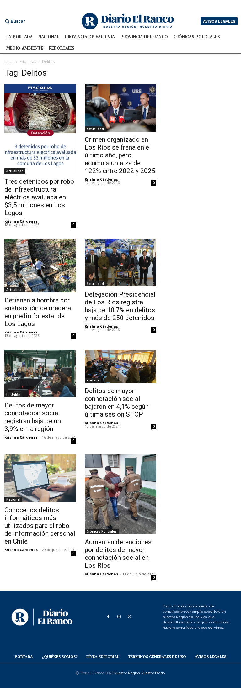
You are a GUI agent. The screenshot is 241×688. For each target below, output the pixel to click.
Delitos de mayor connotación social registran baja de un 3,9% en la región (32, 417)
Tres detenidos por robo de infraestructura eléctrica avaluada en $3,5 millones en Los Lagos (39, 197)
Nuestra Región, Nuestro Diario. (139, 673)
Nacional (13, 499)
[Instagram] (119, 617)
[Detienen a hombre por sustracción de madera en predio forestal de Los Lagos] (40, 265)
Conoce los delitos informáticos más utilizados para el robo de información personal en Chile (39, 525)
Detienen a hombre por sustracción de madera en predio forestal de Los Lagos (37, 312)
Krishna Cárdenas (21, 221)
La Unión (13, 394)
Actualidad (15, 171)
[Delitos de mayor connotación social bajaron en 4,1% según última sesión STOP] (120, 366)
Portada (93, 380)
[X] (129, 617)
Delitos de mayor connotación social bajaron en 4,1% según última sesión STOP (117, 402)
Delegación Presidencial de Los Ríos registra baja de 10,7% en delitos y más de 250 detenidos (120, 306)
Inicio (9, 61)
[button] (14, 21)
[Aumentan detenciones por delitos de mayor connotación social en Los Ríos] (120, 494)
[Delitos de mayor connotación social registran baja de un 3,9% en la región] (40, 373)
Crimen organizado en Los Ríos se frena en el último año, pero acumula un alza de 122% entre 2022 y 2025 (120, 155)
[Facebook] (108, 617)
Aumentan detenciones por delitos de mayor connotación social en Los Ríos (118, 553)
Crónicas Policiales (102, 531)
